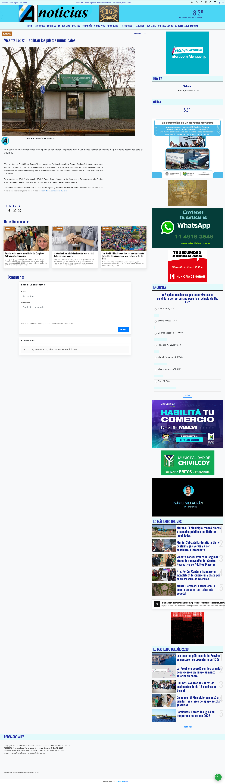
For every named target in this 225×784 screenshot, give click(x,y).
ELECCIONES (40, 25)
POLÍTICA (76, 25)
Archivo (140, 25)
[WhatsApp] (193, 2)
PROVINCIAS (113, 25)
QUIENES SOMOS (165, 25)
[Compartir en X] (14, 211)
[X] (197, 2)
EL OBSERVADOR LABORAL (186, 25)
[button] (188, 2)
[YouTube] (216, 2)
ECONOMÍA (87, 25)
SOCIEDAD (51, 25)
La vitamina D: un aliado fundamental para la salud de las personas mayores (74, 254)
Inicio (30, 25)
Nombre (24, 292)
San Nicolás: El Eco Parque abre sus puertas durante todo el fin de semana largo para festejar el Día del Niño (123, 256)
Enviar (123, 329)
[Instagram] (207, 2)
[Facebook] (202, 2)
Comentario (25, 303)
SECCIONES (127, 25)
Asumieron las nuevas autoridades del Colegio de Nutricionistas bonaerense (24, 254)
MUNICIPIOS (99, 25)
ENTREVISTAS (64, 25)
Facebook (187, 726)
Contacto (151, 25)
